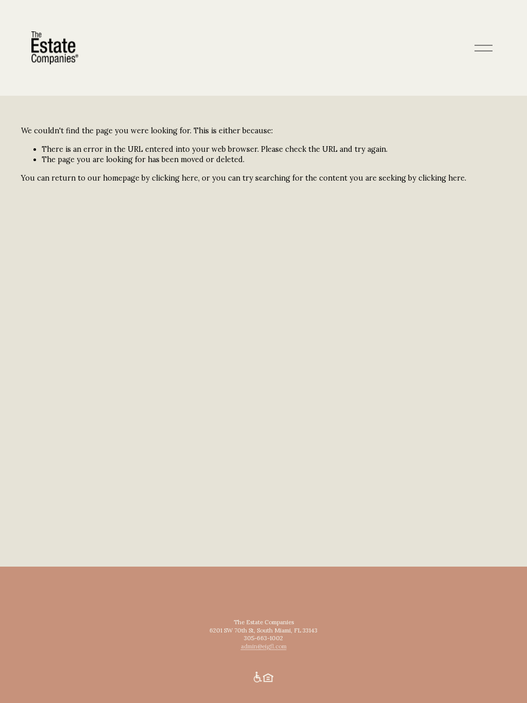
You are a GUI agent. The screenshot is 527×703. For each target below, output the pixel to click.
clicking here (175, 178)
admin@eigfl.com (264, 646)
